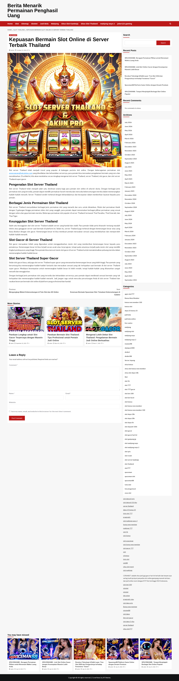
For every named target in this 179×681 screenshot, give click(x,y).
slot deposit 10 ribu (130, 502)
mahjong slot (129, 331)
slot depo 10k (130, 414)
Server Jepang (130, 360)
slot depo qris (128, 603)
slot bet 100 (127, 585)
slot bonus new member (16, 324)
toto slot (128, 485)
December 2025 (130, 147)
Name (12, 393)
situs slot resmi (128, 567)
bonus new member (130, 524)
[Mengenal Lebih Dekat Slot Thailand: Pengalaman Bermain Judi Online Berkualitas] (103, 319)
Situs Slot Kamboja (69, 24)
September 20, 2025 (21, 343)
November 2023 (130, 248)
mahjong (128, 327)
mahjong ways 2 (107, 24)
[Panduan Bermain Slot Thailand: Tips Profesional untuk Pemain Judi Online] (64, 319)
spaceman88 (29, 329)
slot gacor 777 (128, 548)
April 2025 (128, 179)
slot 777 (128, 385)
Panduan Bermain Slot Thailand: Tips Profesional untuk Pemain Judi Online (63, 338)
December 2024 (130, 195)
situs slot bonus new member (18, 322)
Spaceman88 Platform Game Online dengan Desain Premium (146, 85)
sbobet (127, 352)
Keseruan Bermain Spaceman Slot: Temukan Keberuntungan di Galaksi (95, 292)
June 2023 (128, 268)
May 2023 (128, 272)
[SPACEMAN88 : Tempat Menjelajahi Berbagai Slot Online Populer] (156, 648)
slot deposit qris (129, 499)
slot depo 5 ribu (128, 621)
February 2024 (130, 235)
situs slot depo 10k (131, 373)
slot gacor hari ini (131, 435)
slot (124, 552)
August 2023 (129, 260)
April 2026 (128, 134)
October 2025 (130, 155)
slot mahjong (127, 570)
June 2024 (128, 219)
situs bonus (33, 320)
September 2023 (131, 256)
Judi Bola (44, 24)
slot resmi (19, 326)
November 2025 (130, 151)
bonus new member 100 (133, 302)
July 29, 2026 (19, 669)
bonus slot (25, 320)
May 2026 (128, 130)
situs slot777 (127, 629)
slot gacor (12, 326)
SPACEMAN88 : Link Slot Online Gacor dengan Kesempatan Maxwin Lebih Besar (146, 68)
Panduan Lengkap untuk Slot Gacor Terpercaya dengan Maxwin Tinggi (26, 338)
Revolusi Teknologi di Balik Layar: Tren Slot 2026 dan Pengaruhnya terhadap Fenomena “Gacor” (144, 77)
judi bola (128, 315)
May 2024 (128, 223)
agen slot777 (129, 294)
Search (126, 35)
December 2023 (130, 244)
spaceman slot (130, 476)
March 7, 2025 (96, 343)
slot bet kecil (129, 398)
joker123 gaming (124, 24)
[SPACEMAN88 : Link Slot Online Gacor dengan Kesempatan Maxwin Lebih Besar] (56, 648)
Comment (13, 365)
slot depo (126, 614)
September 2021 (131, 280)
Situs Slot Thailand (89, 24)
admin (12, 50)
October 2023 (130, 252)
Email (68, 393)
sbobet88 (128, 356)
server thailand (128, 506)
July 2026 (128, 122)
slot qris (128, 451)
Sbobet (34, 24)
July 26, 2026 (52, 669)
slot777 (127, 468)
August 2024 (129, 211)
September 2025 (131, 159)
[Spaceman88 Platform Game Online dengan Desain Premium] (122, 648)
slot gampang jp (130, 439)
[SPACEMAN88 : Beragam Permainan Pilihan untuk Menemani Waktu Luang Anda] (23, 648)
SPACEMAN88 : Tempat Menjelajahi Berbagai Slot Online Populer (145, 93)
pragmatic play (128, 599)
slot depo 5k (129, 422)
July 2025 (128, 167)
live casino (128, 323)
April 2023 (128, 276)
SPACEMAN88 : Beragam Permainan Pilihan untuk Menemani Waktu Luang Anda (146, 59)
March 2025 (129, 183)
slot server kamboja (29, 326)
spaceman (21, 329)
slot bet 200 (129, 393)
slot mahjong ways (131, 443)
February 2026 (130, 142)
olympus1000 (129, 348)
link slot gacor (128, 618)
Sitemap (25, 24)
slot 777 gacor (130, 389)
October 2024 (130, 203)
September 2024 (131, 207)
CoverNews (96, 678)
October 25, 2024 (22, 50)
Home (10, 24)
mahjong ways (130, 335)
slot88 (125, 563)
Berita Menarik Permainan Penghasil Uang (32, 10)
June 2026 (128, 126)
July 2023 (128, 264)
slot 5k (127, 381)
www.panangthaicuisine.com (20, 173)
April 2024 (128, 227)
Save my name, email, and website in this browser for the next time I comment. (41, 411)
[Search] (170, 24)
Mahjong (55, 24)
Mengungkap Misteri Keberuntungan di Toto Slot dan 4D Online (34, 291)
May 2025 (128, 175)
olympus (126, 556)
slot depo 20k (130, 418)
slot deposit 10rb (131, 427)
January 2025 (129, 191)
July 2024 (128, 215)
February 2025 (130, 187)
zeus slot (128, 493)
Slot (17, 24)
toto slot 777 (127, 513)
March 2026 (129, 138)
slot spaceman (128, 541)
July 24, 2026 (85, 669)
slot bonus (34, 322)
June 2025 (128, 171)
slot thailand (13, 35)
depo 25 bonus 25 (131, 311)
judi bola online (130, 319)
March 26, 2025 (58, 343)
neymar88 (128, 344)
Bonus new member (130, 607)
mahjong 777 (127, 528)
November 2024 (130, 199)
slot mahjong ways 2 (132, 447)
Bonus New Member (15, 320)
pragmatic (127, 517)
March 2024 (129, 231)
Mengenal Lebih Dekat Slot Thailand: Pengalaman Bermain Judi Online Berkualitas (101, 338)
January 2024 (129, 239)
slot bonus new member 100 (32, 324)
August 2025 (129, 163)
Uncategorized (130, 489)
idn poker (126, 596)
